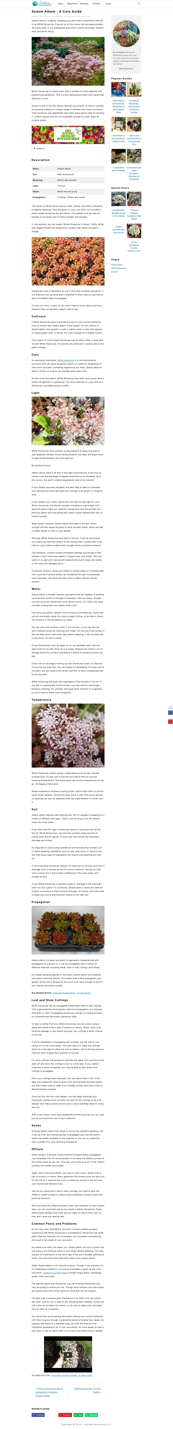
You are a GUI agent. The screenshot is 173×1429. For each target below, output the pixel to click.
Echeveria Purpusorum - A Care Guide (72, 993)
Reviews (84, 3)
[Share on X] (170, 717)
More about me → (126, 68)
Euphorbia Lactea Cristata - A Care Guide (71, 1375)
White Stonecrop (66, 360)
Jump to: (40, 148)
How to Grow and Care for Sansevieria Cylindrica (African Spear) (49, 1392)
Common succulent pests (55, 1273)
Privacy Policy (117, 265)
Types (108, 3)
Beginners (72, 3)
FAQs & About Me (118, 268)
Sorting (96, 3)
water (91, 382)
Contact (114, 272)
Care (60, 3)
